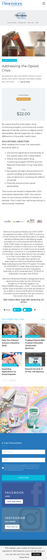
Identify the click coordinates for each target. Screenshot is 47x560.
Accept (36, 554)
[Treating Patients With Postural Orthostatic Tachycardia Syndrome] (35, 331)
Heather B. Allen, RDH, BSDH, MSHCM (19, 76)
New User (31, 22)
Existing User (22, 22)
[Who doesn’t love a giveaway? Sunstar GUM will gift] (23, 410)
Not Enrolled (23, 99)
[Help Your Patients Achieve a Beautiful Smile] (12, 331)
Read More (24, 557)
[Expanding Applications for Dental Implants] (12, 359)
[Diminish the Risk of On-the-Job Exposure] (35, 359)
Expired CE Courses (9, 60)
